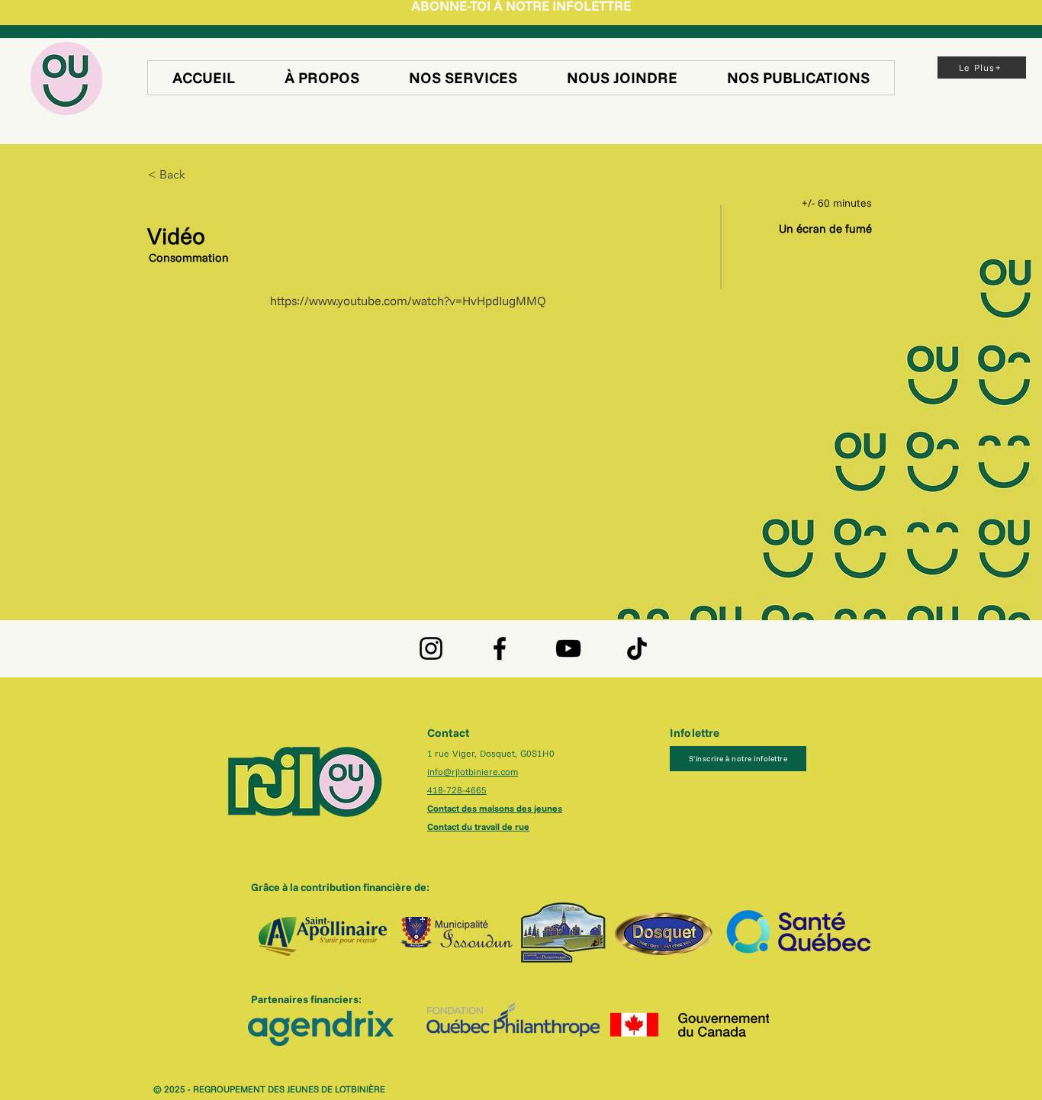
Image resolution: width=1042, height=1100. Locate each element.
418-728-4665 (457, 790)
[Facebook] (499, 648)
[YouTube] (568, 648)
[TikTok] (637, 648)
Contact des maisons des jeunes (494, 808)
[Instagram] (431, 648)
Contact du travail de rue (478, 826)
